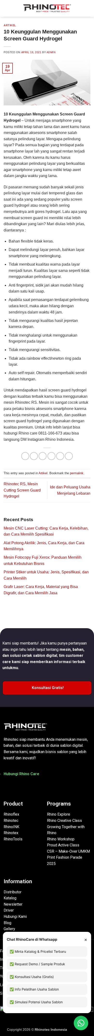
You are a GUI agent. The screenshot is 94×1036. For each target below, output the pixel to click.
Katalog (10, 898)
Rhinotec (11, 820)
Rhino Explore (58, 814)
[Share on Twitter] (43, 456)
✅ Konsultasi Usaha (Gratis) (32, 977)
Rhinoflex (11, 814)
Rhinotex (11, 833)
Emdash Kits (77, 1029)
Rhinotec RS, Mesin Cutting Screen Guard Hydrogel (22, 490)
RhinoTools (13, 839)
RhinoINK (11, 827)
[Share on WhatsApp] (25, 456)
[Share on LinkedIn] (69, 456)
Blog (7, 923)
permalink (76, 473)
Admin (51, 52)
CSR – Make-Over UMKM (68, 851)
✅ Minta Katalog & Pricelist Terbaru (38, 951)
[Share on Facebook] (34, 456)
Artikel (10, 25)
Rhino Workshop (60, 839)
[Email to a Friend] (51, 456)
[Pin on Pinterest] (60, 456)
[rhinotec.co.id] (47, 8)
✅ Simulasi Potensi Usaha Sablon (36, 1002)
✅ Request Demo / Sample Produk (37, 964)
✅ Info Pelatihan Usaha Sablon (34, 989)
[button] (6, 8)
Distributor (12, 892)
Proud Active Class (63, 845)
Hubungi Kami (15, 916)
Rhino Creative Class (64, 820)
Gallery (9, 929)
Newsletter (13, 904)
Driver (9, 910)
